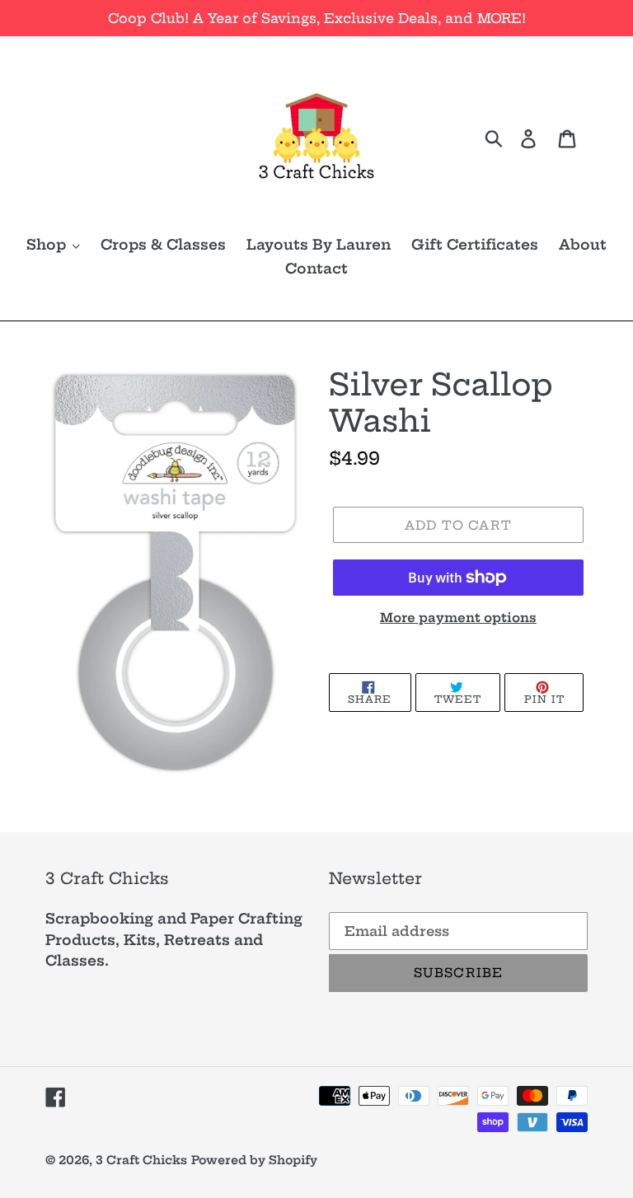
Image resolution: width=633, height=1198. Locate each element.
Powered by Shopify (254, 1160)
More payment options (458, 617)
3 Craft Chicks (141, 1160)
